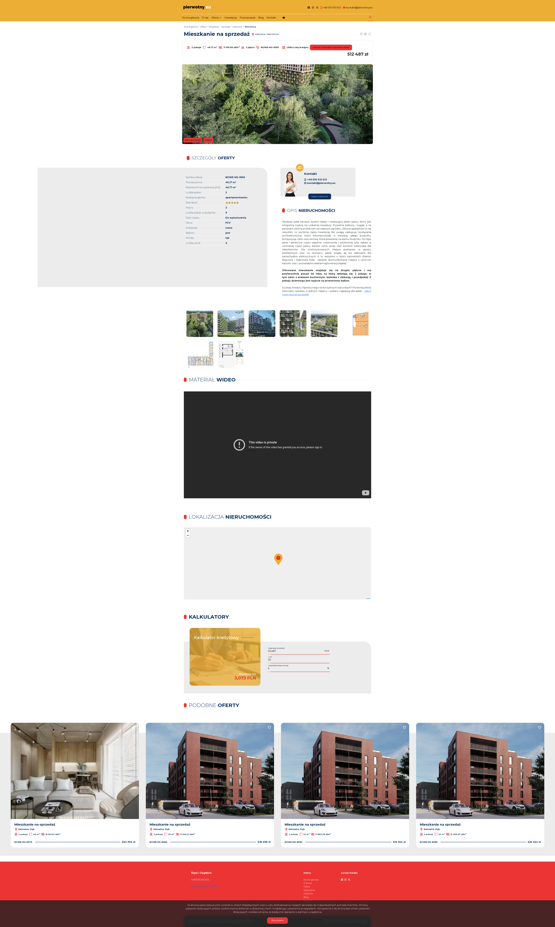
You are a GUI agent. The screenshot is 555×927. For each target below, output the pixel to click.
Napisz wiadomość (319, 196)
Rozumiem (277, 920)
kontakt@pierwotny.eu (321, 183)
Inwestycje (231, 17)
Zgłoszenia (309, 890)
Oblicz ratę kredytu (297, 47)
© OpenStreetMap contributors (359, 598)
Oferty (215, 17)
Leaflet (333, 598)
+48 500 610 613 (317, 179)
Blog (261, 17)
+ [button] (188, 531)
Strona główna (190, 17)
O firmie (308, 883)
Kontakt (271, 17)
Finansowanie (247, 17)
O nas (205, 17)
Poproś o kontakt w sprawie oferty (331, 47)
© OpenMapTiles (342, 598)
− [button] (188, 535)
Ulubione (308, 893)
